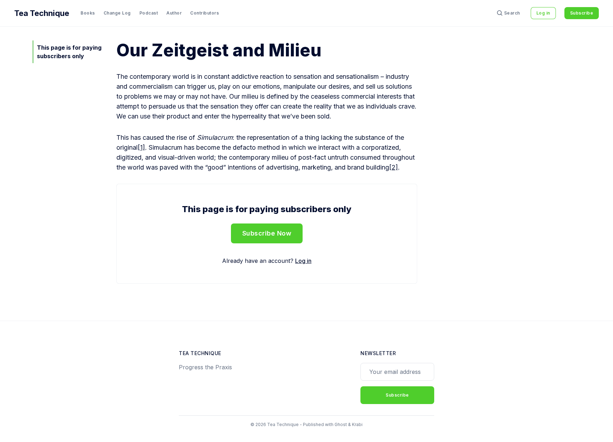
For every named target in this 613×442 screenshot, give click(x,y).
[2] (393, 167)
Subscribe (581, 13)
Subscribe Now (267, 233)
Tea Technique (41, 13)
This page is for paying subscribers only (69, 52)
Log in (543, 13)
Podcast (148, 13)
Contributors (204, 13)
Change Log (117, 13)
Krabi (357, 424)
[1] (141, 147)
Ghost (341, 424)
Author (174, 13)
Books (88, 13)
